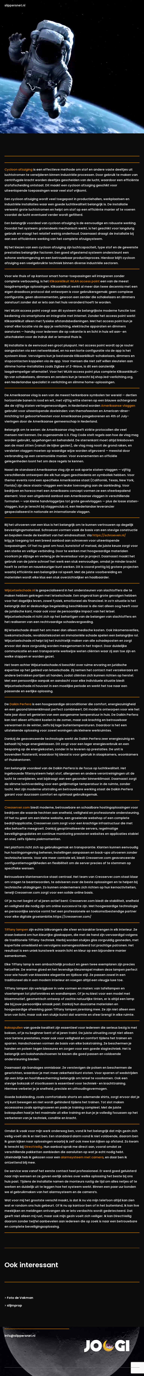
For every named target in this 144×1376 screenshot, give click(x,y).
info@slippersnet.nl (19, 1336)
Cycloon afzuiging (18, 169)
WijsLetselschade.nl (19, 590)
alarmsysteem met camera (82, 1157)
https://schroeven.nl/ (109, 535)
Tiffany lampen (16, 929)
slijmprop (14, 1305)
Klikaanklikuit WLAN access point (75, 281)
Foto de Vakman (20, 1298)
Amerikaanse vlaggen (118, 406)
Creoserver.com (17, 807)
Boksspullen (13, 1027)
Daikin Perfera (20, 704)
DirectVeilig (33, 1147)
